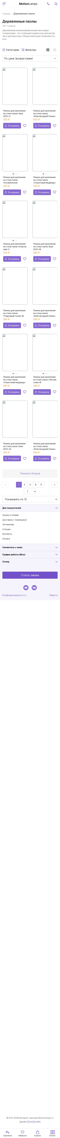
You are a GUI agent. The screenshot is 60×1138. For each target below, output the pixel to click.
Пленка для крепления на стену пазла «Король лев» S (15, 247)
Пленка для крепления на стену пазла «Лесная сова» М (44, 380)
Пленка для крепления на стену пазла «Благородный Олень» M (44, 313)
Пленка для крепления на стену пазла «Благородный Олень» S (44, 113)
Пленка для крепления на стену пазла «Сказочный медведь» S (44, 180)
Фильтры (30, 49)
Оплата (6, 538)
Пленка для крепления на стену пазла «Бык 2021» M (44, 247)
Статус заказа (30, 575)
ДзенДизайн (34, 1121)
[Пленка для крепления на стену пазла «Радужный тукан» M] (15, 287)
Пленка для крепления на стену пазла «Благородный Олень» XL (44, 446)
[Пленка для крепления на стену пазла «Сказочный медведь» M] (15, 354)
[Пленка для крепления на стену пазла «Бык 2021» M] (45, 221)
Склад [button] (5, 561)
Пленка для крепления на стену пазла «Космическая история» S (14, 180)
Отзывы (6, 529)
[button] (48, 4)
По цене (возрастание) (18, 58)
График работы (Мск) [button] (13, 554)
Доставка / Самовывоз (14, 519)
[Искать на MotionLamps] (55, 3)
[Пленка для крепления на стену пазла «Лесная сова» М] (45, 354)
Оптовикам (8, 524)
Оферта (53, 595)
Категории (12, 49)
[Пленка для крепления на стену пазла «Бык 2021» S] (15, 88)
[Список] (55, 50)
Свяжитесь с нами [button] (12, 547)
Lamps (28, 3)
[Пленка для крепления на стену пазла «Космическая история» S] (15, 154)
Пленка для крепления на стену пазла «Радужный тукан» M (14, 313)
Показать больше (30, 473)
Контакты (7, 534)
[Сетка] (48, 50)
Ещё (4, 39)
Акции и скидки (10, 515)
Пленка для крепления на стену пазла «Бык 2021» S (14, 113)
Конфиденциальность (14, 595)
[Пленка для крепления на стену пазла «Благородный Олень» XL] (45, 420)
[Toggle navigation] (11, 4)
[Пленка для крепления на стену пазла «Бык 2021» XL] (15, 420)
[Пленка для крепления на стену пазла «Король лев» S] (15, 221)
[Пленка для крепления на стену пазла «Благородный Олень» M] (45, 287)
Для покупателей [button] (11, 508)
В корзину (13, 125)
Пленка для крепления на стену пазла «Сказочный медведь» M (14, 380)
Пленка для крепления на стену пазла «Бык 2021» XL (14, 446)
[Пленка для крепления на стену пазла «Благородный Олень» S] (45, 88)
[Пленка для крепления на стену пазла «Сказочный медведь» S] (45, 154)
